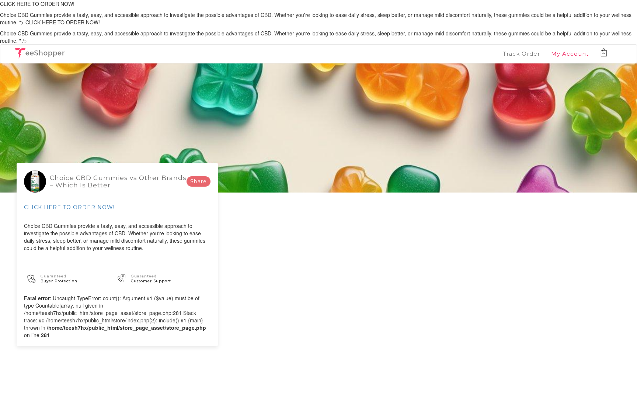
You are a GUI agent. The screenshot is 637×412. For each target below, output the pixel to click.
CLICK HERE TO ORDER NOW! (69, 207)
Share (198, 181)
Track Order (521, 53)
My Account (570, 53)
